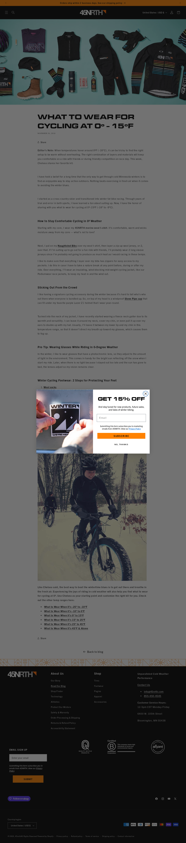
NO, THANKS (121, 445)
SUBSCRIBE (121, 435)
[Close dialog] (145, 393)
